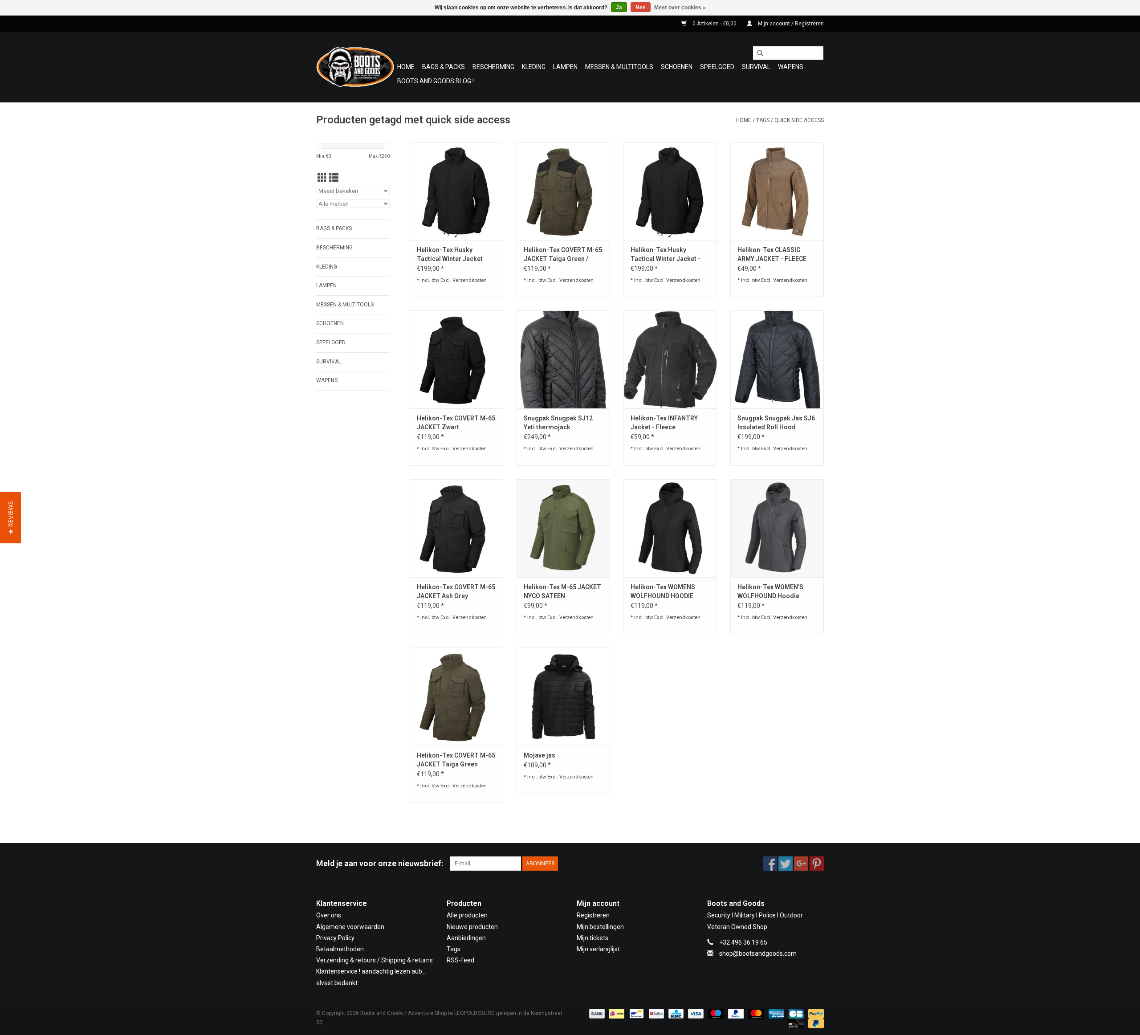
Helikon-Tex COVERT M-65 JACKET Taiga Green (456, 760)
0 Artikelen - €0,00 (714, 23)
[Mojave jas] (563, 697)
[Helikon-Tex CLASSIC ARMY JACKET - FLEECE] (777, 191)
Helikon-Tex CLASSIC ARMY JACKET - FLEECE (771, 254)
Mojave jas (539, 755)
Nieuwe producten (472, 926)
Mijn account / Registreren (790, 23)
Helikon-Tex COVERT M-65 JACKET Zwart (456, 423)
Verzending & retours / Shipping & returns (374, 960)
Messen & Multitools (619, 66)
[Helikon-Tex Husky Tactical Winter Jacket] (456, 191)
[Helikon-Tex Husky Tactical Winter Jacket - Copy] (670, 191)
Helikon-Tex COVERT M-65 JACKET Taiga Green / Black (563, 254)
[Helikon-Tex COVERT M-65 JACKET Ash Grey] (456, 528)
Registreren (593, 915)
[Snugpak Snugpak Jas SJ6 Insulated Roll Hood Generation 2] (777, 359)
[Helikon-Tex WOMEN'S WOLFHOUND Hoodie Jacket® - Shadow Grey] (777, 528)
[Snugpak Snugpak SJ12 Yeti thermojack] (563, 359)
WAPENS (790, 66)
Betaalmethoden (340, 949)
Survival (756, 66)
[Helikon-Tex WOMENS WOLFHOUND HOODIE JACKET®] (670, 528)
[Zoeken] (757, 53)
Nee (640, 7)
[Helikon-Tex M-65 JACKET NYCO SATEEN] (563, 528)
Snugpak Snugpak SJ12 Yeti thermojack (558, 423)
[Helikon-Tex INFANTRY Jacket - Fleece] (670, 359)
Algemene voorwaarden (350, 926)
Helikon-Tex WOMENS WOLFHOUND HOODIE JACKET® (663, 591)
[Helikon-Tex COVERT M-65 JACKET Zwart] (456, 359)
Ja (619, 7)
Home (406, 66)
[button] (10, 517)
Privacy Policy (335, 937)
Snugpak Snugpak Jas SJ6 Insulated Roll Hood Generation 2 (776, 423)
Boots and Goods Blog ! (435, 81)
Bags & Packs (443, 66)
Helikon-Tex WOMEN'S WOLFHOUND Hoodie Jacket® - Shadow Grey (772, 591)
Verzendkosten (469, 280)
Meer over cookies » (680, 7)
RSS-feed (460, 960)
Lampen (565, 66)
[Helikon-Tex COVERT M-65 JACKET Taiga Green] (456, 697)
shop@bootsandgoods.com (758, 953)
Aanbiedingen (466, 937)
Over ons (328, 915)
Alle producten (467, 915)
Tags (763, 120)
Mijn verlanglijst (598, 949)
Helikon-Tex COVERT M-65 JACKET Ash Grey (456, 591)
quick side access (799, 120)
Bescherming (493, 66)
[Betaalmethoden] (596, 1013)
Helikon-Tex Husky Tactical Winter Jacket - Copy (665, 254)
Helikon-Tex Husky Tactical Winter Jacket (450, 254)
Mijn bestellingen (600, 926)
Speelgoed (717, 66)
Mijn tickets (592, 937)
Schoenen (676, 66)
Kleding (534, 66)
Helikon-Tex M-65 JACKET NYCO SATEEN (562, 591)
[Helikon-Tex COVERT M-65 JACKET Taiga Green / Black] (563, 191)
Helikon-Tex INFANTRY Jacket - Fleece (664, 423)
